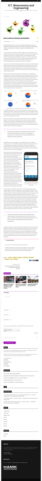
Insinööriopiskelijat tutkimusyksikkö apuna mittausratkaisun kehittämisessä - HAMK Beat (19, 394)
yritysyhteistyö (16, 259)
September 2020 (6, 415)
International (6, 433)
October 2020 (6, 413)
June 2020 (5, 419)
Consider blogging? (7, 452)
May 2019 (5, 425)
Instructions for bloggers (8, 453)
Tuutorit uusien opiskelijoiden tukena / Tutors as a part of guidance (21, 285)
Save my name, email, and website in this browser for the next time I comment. (18, 325)
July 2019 (5, 423)
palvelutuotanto (31, 257)
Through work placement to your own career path (33, 285)
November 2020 (6, 410)
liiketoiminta (20, 257)
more (37, 260)
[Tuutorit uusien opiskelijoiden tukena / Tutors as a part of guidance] (21, 279)
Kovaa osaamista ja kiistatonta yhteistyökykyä (12, 373)
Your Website (8, 319)
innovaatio (10, 257)
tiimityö (11, 259)
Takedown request (24, 462)
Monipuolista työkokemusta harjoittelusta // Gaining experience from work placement (12, 267)
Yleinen (37, 41)
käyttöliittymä (15, 257)
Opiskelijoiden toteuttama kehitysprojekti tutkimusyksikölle (14, 396)
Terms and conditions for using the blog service (12, 462)
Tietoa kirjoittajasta (10, 240)
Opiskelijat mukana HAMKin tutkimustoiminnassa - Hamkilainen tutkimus (16, 401)
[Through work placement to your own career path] (33, 279)
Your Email (7, 314)
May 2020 (5, 421)
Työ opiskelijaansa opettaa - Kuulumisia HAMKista (12, 398)
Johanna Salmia (7, 41)
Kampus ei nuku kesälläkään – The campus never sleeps (13, 382)
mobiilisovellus (25, 257)
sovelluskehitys (6, 259)
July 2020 (5, 417)
